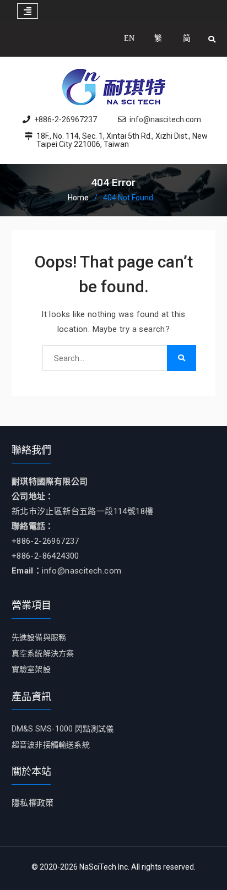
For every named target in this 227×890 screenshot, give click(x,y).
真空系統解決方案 (43, 653)
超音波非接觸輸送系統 (51, 744)
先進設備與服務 (39, 637)
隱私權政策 (33, 803)
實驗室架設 (31, 669)
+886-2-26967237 (65, 120)
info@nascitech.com (165, 120)
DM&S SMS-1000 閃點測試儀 (63, 728)
